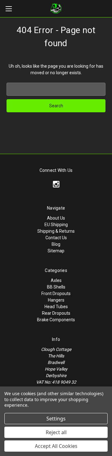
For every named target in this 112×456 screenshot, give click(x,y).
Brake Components (56, 319)
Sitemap (56, 250)
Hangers (56, 300)
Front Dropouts (56, 293)
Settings (56, 418)
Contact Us (56, 237)
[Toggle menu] (8, 8)
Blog (56, 244)
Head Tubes (56, 306)
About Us (56, 218)
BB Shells (56, 286)
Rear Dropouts (56, 313)
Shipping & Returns (56, 231)
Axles (56, 280)
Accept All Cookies (56, 446)
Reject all (56, 432)
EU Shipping (56, 224)
